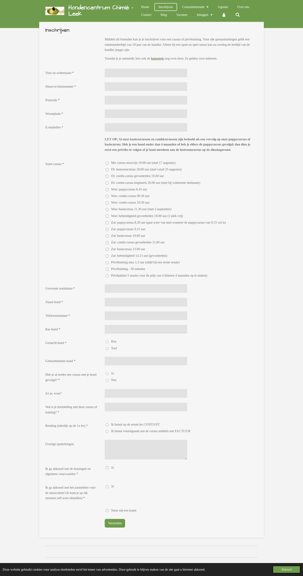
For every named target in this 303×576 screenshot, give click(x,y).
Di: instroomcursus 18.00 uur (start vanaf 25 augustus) (146, 169)
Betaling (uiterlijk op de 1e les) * (66, 425)
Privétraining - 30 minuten (128, 269)
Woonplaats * (54, 113)
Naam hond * (54, 302)
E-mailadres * (54, 127)
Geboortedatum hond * (60, 361)
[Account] (223, 15)
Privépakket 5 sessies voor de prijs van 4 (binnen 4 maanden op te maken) (159, 275)
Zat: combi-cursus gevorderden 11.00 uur (138, 242)
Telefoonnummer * (57, 315)
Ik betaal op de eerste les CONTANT (135, 424)
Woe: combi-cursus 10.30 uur (130, 202)
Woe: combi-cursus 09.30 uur (130, 196)
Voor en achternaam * (59, 73)
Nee (113, 380)
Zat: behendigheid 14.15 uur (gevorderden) (139, 255)
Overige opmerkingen (59, 444)
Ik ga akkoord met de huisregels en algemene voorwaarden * (68, 471)
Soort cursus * (54, 164)
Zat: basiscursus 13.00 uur (128, 249)
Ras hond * (52, 329)
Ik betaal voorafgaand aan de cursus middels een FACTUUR (150, 431)
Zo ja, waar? (53, 393)
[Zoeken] (237, 15)
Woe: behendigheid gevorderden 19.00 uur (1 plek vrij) (147, 216)
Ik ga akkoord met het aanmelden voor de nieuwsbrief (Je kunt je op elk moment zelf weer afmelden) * (70, 493)
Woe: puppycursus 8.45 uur (129, 189)
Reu (113, 341)
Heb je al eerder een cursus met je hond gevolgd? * (70, 377)
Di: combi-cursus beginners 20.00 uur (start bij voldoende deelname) (155, 182)
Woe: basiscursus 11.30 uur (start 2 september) (141, 209)
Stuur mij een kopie (123, 510)
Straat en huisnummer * (60, 86)
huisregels (157, 58)
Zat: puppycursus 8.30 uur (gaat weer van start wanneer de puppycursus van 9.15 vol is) (168, 222)
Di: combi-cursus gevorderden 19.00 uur (137, 176)
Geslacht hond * (56, 343)
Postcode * (52, 100)
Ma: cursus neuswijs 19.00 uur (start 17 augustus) (143, 162)
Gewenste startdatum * (60, 288)
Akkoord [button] (286, 569)
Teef (114, 348)
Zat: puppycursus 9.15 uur (128, 229)
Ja (112, 373)
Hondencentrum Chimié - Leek (100, 11)
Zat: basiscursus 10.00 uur (128, 235)
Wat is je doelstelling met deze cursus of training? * (71, 409)
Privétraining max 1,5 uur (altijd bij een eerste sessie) (145, 262)
